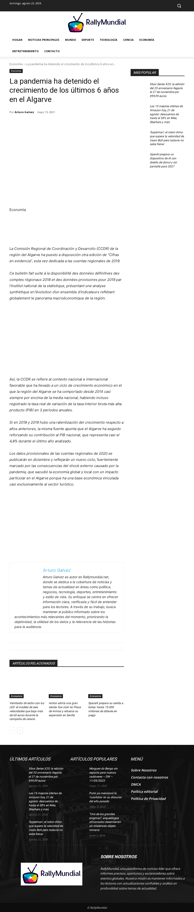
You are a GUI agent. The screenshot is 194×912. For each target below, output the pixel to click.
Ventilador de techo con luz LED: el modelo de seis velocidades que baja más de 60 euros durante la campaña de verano (26, 711)
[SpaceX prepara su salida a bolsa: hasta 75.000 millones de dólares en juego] (106, 685)
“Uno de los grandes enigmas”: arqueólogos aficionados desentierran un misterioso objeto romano (105, 822)
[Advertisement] (66, 171)
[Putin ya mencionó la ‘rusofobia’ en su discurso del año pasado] (78, 797)
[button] (179, 5)
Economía (16, 64)
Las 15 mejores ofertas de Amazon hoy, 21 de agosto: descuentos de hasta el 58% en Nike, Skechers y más (166, 114)
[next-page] (20, 730)
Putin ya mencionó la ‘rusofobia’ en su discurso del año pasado (105, 797)
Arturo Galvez (24, 112)
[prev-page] (12, 730)
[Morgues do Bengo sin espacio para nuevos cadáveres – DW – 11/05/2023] (78, 772)
